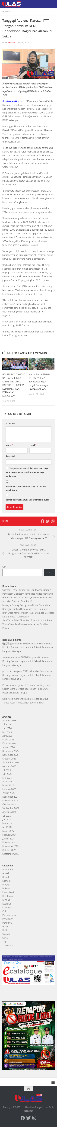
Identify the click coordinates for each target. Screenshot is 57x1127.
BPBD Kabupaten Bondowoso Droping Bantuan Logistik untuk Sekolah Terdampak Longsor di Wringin (27, 647)
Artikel (5, 873)
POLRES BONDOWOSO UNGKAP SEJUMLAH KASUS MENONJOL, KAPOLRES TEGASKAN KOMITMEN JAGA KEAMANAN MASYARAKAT (13, 385)
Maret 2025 (8, 785)
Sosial (5, 938)
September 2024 (10, 808)
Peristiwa (7, 922)
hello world (7, 698)
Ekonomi (6, 880)
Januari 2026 (8, 747)
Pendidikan (7, 919)
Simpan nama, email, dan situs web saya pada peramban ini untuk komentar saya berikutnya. (27, 472)
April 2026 (7, 735)
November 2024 (10, 800)
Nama (9, 445)
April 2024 (7, 827)
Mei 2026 (7, 732)
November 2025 (10, 754)
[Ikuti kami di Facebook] (42, 521)
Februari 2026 (9, 743)
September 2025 (10, 762)
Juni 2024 (7, 819)
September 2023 (10, 853)
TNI (4, 941)
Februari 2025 (9, 789)
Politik (5, 926)
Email (32, 445)
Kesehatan (7, 896)
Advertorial (7, 869)
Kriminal (6, 899)
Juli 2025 (6, 770)
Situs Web (10, 456)
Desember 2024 (10, 796)
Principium (7, 685)
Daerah (6, 11)
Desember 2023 (10, 842)
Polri (4, 930)
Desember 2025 (10, 751)
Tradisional (7, 945)
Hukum (6, 888)
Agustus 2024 (9, 812)
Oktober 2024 (9, 804)
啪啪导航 (7, 643)
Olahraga (6, 907)
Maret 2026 (8, 739)
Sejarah (6, 934)
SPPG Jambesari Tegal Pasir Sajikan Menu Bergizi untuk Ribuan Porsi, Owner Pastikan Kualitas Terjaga (26, 689)
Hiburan (6, 884)
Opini (4, 911)
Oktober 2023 (9, 850)
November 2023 (10, 846)
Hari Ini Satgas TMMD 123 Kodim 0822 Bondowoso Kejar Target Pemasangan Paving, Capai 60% (39, 381)
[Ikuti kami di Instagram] (53, 521)
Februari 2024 (9, 834)
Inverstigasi (8, 892)
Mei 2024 (7, 823)
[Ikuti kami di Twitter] (48, 521)
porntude (7, 671)
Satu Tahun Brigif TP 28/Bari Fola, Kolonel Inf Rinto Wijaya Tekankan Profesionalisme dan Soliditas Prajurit (27, 624)
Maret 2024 (8, 831)
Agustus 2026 (9, 720)
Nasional (6, 903)
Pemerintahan (9, 915)
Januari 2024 (8, 838)
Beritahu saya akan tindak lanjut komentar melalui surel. (26, 488)
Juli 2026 (6, 724)
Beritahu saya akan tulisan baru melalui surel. (27, 499)
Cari (4, 566)
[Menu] (53, 4)
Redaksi (11, 42)
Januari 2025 (8, 793)
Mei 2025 (7, 777)
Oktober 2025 (9, 758)
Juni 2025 (7, 773)
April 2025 (7, 781)
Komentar (11, 423)
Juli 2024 (6, 815)
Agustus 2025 (9, 766)
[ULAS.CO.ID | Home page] (14, 4)
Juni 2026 (7, 728)
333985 (6, 657)
